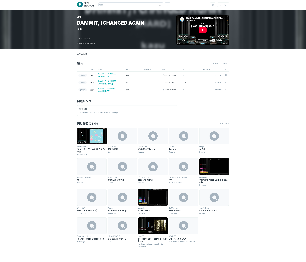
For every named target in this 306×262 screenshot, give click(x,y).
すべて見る (224, 123)
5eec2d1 (218, 75)
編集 (225, 63)
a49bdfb (218, 90)
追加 (88, 38)
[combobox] (99, 4)
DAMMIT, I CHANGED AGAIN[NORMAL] (107, 82)
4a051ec (218, 83)
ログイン (223, 5)
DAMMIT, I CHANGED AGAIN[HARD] (107, 89)
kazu (79, 29)
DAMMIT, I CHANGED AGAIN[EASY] (107, 75)
